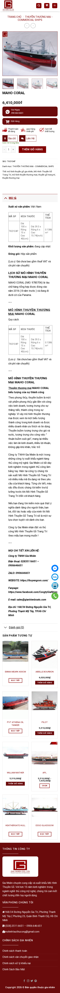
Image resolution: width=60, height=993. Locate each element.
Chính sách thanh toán (14, 950)
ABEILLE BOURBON (45, 671)
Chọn (44, 786)
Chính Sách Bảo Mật (13, 969)
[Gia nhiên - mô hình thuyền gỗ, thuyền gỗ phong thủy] (16, 5)
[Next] (52, 53)
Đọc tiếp (15, 680)
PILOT (45, 722)
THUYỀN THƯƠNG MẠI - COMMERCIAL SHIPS (33, 166)
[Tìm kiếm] (38, 5)
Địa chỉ (12, 138)
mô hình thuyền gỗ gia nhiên (20, 171)
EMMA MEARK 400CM (15, 671)
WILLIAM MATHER (15, 772)
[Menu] (54, 5)
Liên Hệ (30, 138)
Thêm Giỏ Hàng (32, 149)
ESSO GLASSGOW (45, 825)
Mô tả (12, 198)
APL (45, 772)
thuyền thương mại (11, 178)
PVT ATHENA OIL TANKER (15, 723)
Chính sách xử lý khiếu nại (16, 963)
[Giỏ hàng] (46, 5)
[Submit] (45, 15)
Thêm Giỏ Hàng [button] (44, 683)
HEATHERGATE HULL (15, 825)
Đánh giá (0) (16, 627)
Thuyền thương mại (20, 388)
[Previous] (7, 53)
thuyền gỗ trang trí (46, 175)
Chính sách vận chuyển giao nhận (20, 956)
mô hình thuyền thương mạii (24, 175)
